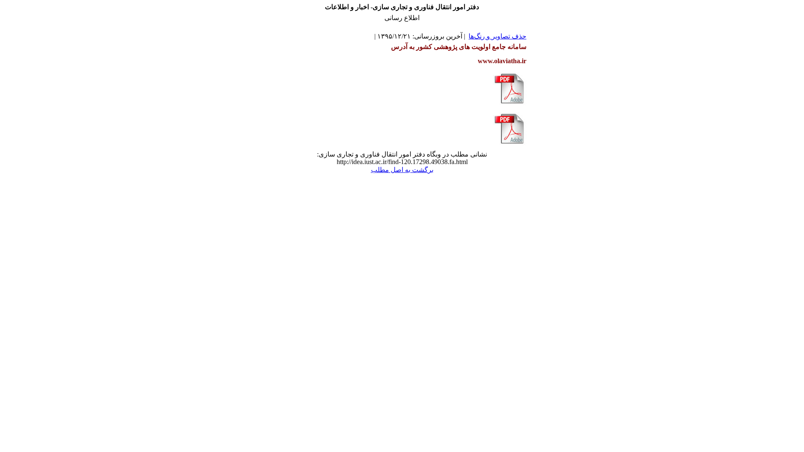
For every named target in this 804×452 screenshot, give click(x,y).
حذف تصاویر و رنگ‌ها (497, 36)
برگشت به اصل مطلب (402, 169)
